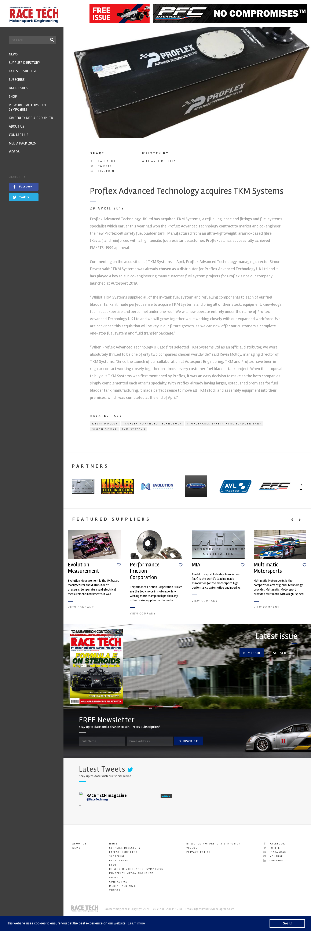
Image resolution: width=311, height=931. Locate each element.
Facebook (106, 161)
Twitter (104, 166)
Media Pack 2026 (122, 886)
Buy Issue (252, 653)
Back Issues (118, 860)
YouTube (275, 856)
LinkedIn (105, 171)
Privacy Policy (198, 852)
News (76, 848)
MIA (196, 564)
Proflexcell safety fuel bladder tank (224, 423)
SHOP (113, 864)
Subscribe (282, 653)
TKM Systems (134, 429)
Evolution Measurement (83, 567)
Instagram (277, 852)
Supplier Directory (125, 848)
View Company (81, 607)
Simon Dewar (104, 429)
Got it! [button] (287, 923)
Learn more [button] (136, 923)
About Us (79, 843)
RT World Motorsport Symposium (136, 869)
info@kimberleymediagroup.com (214, 909)
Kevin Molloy (105, 423)
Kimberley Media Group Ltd (131, 873)
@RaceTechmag (97, 799)
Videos (114, 890)
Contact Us (118, 881)
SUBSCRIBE (188, 741)
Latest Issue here (123, 852)
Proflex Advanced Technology (152, 423)
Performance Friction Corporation (144, 571)
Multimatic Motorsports (268, 567)
